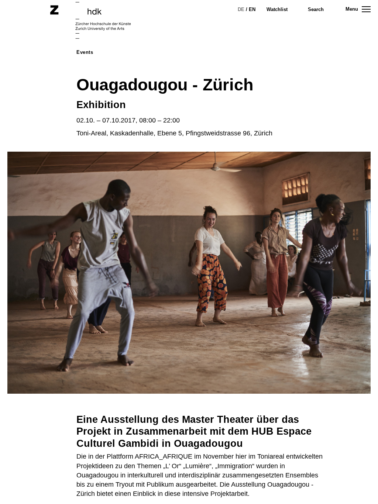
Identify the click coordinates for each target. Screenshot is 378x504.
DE (241, 9)
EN (252, 9)
